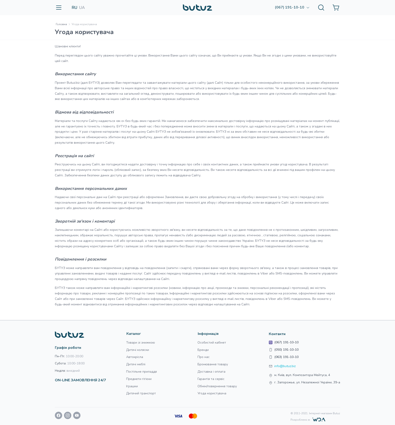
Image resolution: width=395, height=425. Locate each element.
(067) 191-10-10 (286, 342)
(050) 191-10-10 (286, 349)
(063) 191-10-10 (286, 357)
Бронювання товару (213, 364)
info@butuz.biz (285, 366)
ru (74, 7)
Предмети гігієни (139, 379)
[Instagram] (67, 416)
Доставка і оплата (211, 371)
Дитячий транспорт (141, 393)
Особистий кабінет (212, 342)
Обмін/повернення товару (217, 386)
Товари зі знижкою (140, 342)
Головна (61, 24)
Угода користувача (212, 393)
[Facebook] (58, 416)
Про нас (204, 357)
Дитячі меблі (135, 364)
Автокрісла (134, 357)
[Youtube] (76, 416)
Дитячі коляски (137, 350)
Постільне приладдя (141, 371)
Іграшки (132, 386)
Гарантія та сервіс (211, 379)
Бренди (203, 350)
